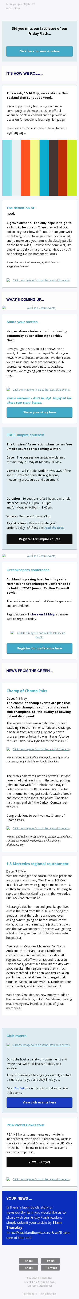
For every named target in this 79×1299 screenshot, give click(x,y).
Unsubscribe (48, 1294)
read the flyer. (54, 528)
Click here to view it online (39, 51)
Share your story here (39, 412)
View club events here (39, 1102)
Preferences (30, 1294)
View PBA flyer (39, 1162)
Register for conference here (39, 648)
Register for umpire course (39, 539)
